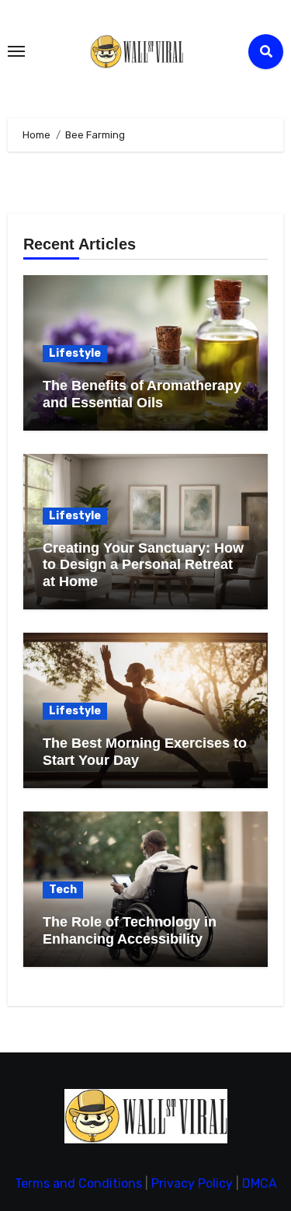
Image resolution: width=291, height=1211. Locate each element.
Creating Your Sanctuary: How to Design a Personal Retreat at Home (143, 564)
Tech (63, 889)
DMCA (259, 1183)
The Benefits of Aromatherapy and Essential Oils (142, 394)
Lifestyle (75, 353)
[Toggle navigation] (16, 51)
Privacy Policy (192, 1183)
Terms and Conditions (78, 1183)
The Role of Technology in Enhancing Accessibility (130, 930)
